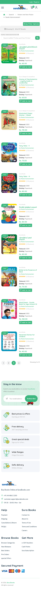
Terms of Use (26, 523)
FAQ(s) (3, 526)
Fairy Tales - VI (24, 176)
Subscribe (31, 399)
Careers (24, 530)
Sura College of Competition (27, 76)
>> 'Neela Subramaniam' (11, 17)
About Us (25, 519)
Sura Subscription (28, 550)
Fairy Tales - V (24, 146)
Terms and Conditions (29, 526)
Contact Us (26, 515)
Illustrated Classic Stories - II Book (25, 114)
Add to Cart (26, 67)
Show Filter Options (31, 24)
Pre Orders (5, 554)
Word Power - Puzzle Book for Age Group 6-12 (28, 303)
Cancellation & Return (9, 523)
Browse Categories (8, 543)
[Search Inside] (37, 38)
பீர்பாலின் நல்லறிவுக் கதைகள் (28, 207)
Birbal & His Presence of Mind (28, 271)
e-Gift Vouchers (27, 543)
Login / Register (34, 2)
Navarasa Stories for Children (27, 336)
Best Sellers (5, 550)
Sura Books (22, 44)
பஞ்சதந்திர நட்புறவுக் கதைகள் (25, 238)
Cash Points (26, 547)
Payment (4, 515)
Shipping (4, 519)
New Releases (6, 547)
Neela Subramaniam (27, 51)
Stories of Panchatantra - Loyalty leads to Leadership (28, 81)
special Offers (6, 558)
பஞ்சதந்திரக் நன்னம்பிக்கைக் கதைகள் (28, 48)
